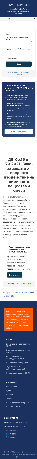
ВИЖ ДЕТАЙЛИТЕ (18, 132)
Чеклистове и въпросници (18, 363)
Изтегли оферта (13, 406)
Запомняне (12, 59)
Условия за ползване (17, 454)
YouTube (12, 431)
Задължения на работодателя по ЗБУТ (16, 368)
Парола (8, 49)
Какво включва (13, 387)
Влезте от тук (25, 284)
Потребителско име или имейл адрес (17, 38)
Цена (8, 391)
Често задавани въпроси (17, 403)
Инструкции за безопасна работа (18, 351)
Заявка (9, 399)
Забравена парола (23, 74)
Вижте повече (14, 275)
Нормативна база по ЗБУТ (18, 373)
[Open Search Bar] (34, 19)
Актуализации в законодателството (15, 357)
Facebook (12, 437)
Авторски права (22, 457)
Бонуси (9, 395)
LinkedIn (12, 434)
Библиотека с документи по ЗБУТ (19, 345)
